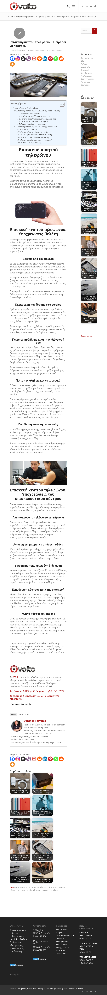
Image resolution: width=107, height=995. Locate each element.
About (13, 714)
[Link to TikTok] (95, 6)
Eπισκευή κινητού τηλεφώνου (25, 108)
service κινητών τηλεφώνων (31, 890)
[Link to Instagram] (87, 6)
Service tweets (87, 58)
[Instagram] (17, 58)
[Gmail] (34, 58)
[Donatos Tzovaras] (16, 731)
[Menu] (73, 6)
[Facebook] (12, 58)
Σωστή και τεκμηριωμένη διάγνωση (34, 137)
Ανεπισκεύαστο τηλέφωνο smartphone (36, 132)
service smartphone (50, 890)
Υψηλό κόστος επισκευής (31, 142)
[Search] (67, 6)
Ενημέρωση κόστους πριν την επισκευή (36, 140)
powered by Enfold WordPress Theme (68, 988)
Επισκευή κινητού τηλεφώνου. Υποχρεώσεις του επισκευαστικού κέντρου (37, 128)
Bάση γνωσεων (87, 79)
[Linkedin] (44, 58)
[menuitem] (67, 6)
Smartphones (40, 50)
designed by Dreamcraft (27, 988)
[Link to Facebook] (83, 6)
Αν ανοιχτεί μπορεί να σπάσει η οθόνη (36, 135)
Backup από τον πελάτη (30, 113)
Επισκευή (30, 50)
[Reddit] (61, 58)
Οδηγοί (84, 61)
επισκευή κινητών (21, 887)
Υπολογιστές (86, 76)
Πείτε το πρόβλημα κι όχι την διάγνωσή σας (38, 119)
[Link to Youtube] (91, 6)
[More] (12, 64)
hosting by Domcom (45, 988)
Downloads (85, 85)
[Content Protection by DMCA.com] (17, 966)
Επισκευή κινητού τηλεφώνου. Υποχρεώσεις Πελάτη (38, 111)
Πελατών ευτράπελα (65, 935)
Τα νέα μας (85, 82)
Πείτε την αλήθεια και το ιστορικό (34, 121)
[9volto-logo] (23, 6)
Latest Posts (24, 714)
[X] (23, 58)
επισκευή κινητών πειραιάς (40, 887)
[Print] (39, 58)
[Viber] (28, 58)
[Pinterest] (50, 58)
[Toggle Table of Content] (61, 104)
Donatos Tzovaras (55, 50)
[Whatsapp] (55, 58)
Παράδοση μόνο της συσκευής (33, 124)
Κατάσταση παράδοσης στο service (35, 116)
